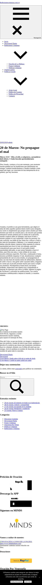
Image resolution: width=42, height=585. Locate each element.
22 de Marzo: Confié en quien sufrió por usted (15, 360)
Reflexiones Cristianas (11, 429)
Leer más (28, 582)
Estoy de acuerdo (16, 582)
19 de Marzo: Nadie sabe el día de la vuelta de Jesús (17, 358)
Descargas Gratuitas (11, 419)
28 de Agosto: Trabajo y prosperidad (16, 405)
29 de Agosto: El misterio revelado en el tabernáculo (22, 403)
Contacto (12, 96)
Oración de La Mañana (16, 64)
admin (10, 142)
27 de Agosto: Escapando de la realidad (17, 407)
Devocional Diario (10, 43)
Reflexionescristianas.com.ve (10, 3)
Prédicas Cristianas (15, 68)
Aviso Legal (13, 90)
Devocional (4, 356)
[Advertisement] (21, 120)
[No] (39, 577)
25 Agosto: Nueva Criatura (13, 410)
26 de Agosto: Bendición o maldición (17, 409)
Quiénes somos (9, 70)
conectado (18, 369)
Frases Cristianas (14, 66)
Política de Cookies (15, 92)
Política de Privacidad (16, 94)
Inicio (6, 41)
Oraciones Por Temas (11, 425)
